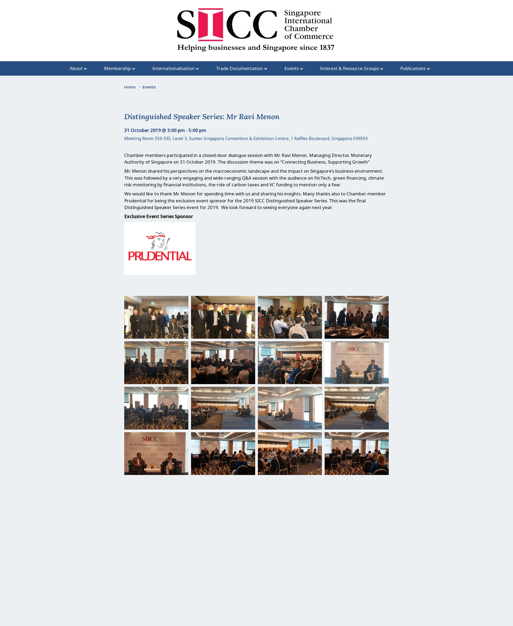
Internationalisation (173, 68)
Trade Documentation (239, 68)
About (76, 68)
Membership (117, 68)
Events (291, 68)
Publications (413, 68)
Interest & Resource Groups (349, 68)
